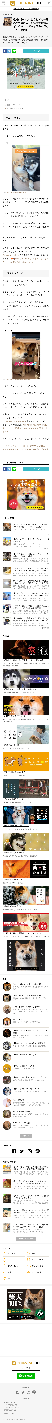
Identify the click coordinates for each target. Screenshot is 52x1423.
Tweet (9, 51)
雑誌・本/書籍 (37, 1260)
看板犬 (10, 1278)
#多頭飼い (43, 425)
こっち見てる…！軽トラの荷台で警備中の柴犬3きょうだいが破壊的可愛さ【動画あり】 (30, 1168)
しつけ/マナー (37, 1272)
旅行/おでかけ (13, 1266)
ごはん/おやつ (37, 1266)
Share (5, 51)
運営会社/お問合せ (10, 1410)
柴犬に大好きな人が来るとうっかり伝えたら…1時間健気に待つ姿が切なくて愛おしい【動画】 (30, 1182)
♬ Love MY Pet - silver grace (19, 262)
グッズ (10, 1260)
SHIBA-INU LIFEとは (11, 1402)
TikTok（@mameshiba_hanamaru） (19, 380)
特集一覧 (26, 1136)
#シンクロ (7, 428)
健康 (9, 1272)
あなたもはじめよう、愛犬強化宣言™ (26, 9)
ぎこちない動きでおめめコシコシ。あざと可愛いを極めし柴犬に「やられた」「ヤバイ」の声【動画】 (31, 1211)
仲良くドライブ (13, 105)
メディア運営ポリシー (11, 1405)
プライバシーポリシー (11, 1407)
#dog (33, 258)
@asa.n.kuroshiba (11, 255)
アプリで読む (36, 51)
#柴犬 (18, 258)
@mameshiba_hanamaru (14, 421)
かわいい (11, 1253)
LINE (14, 51)
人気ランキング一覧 (26, 1239)
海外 (33, 1253)
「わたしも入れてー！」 (16, 108)
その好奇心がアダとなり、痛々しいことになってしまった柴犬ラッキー (31, 1197)
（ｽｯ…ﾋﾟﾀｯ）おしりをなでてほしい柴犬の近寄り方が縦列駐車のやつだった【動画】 (30, 1226)
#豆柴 (24, 258)
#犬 (29, 258)
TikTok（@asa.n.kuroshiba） (17, 192)
